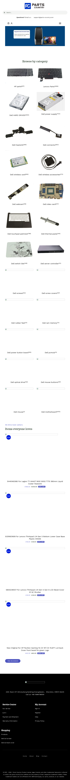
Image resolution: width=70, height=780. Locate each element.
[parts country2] (35, 682)
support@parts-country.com (43, 17)
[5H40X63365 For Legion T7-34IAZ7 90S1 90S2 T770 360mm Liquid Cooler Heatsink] (31, 435)
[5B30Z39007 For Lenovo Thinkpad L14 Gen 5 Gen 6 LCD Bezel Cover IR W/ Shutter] (35, 548)
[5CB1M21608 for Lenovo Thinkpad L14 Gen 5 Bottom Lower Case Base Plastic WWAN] (35, 493)
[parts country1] (35, 3)
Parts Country (17, 772)
